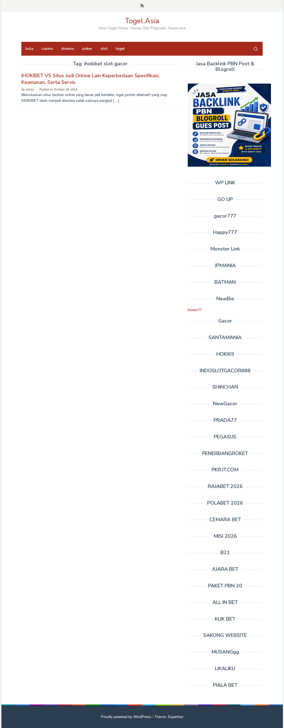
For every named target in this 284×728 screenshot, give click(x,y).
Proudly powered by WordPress (126, 716)
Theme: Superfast (168, 716)
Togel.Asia (142, 21)
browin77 (195, 309)
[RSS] (142, 6)
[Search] (256, 49)
